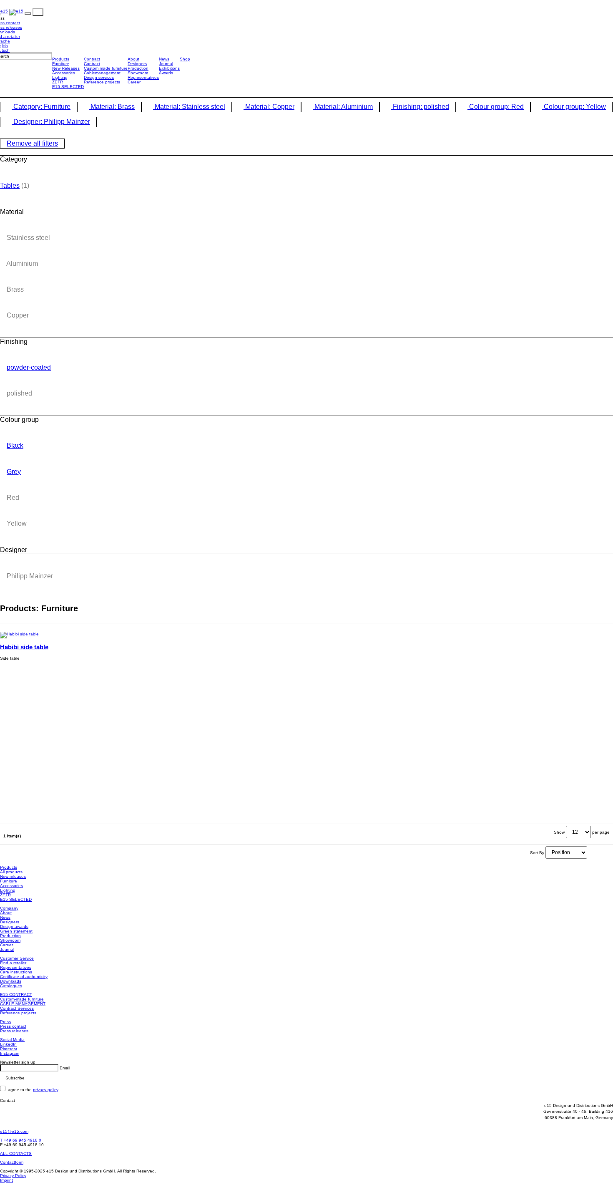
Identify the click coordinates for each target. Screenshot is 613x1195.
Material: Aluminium (343, 106)
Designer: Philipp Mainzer (51, 121)
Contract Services (17, 1008)
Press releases (14, 1031)
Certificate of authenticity (24, 976)
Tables (10, 185)
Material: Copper (269, 106)
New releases (13, 876)
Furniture (60, 63)
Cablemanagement (102, 73)
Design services (99, 77)
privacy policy (45, 1089)
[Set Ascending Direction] (590, 852)
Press (5, 1021)
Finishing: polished (420, 106)
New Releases (66, 68)
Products (60, 59)
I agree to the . (32, 1089)
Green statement (16, 931)
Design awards (14, 926)
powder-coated (29, 367)
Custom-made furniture (22, 999)
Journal (166, 63)
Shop (185, 59)
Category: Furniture (41, 106)
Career (134, 82)
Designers (137, 63)
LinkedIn (8, 1044)
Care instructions (16, 972)
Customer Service (17, 958)
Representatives (143, 77)
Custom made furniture (106, 68)
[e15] (16, 12)
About (133, 59)
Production (138, 68)
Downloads (10, 981)
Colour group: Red (495, 106)
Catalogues (11, 985)
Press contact (13, 1026)
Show (559, 832)
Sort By (537, 852)
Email (65, 1068)
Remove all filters (32, 143)
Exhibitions (169, 68)
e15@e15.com (14, 1131)
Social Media (12, 1039)
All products (11, 872)
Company (9, 908)
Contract (92, 59)
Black (15, 445)
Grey (14, 471)
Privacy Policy (13, 1175)
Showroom (138, 73)
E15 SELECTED (68, 86)
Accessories (63, 73)
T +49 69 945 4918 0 (20, 1140)
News (164, 59)
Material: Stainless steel (189, 106)
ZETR (57, 82)
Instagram (9, 1053)
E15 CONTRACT (16, 994)
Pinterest (8, 1048)
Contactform (11, 1162)
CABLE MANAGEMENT (22, 1003)
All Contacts (16, 1153)
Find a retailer (13, 963)
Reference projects (102, 82)
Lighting (60, 77)
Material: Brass (112, 106)
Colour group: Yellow (574, 106)
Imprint (6, 1180)
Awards (166, 73)
